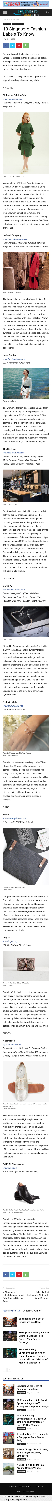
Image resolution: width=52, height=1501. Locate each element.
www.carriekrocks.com (14, 589)
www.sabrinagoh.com (13, 99)
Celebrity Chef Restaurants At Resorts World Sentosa (38, 1295)
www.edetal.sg (10, 1168)
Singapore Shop (18, 24)
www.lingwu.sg (10, 941)
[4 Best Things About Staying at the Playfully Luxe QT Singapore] (8, 1453)
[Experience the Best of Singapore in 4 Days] (10, 1322)
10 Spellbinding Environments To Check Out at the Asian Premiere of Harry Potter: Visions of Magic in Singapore (33, 1356)
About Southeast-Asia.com (20, 1486)
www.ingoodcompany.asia (15, 239)
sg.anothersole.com (12, 1044)
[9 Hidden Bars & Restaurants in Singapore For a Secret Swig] (8, 1438)
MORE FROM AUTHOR (32, 1311)
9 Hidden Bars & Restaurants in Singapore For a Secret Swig (32, 1437)
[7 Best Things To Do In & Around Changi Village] (8, 1469)
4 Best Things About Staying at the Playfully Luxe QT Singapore (32, 1452)
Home (5, 19)
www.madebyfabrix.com (14, 818)
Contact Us (38, 1486)
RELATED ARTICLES (11, 1311)
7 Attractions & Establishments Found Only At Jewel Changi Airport (13, 1296)
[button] (48, 12)
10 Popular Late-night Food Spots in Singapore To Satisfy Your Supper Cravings (33, 1403)
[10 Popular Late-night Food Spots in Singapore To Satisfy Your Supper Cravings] (10, 1336)
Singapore (15, 19)
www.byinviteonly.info (13, 706)
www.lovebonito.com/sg (14, 359)
